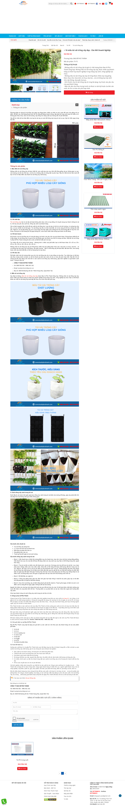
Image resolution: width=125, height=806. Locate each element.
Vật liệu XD (67, 791)
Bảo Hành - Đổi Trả (50, 788)
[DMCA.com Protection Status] (50, 799)
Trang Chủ (45, 45)
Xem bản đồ (101, 804)
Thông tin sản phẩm (20, 108)
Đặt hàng (90, 92)
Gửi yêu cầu (18, 725)
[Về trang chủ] (23, 3)
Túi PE (68, 45)
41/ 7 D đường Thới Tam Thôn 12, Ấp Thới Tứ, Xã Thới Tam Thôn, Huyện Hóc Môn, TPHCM (101, 800)
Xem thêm (99, 127)
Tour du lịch (67, 796)
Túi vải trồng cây (78, 45)
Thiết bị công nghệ (69, 785)
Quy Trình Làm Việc (50, 785)
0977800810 (81, 3)
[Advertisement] (62, 20)
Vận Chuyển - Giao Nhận (51, 793)
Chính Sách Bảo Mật (50, 796)
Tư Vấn (66, 799)
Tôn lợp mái (67, 788)
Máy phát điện (68, 793)
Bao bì (62, 45)
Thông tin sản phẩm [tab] (20, 100)
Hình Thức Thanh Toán (51, 791)
